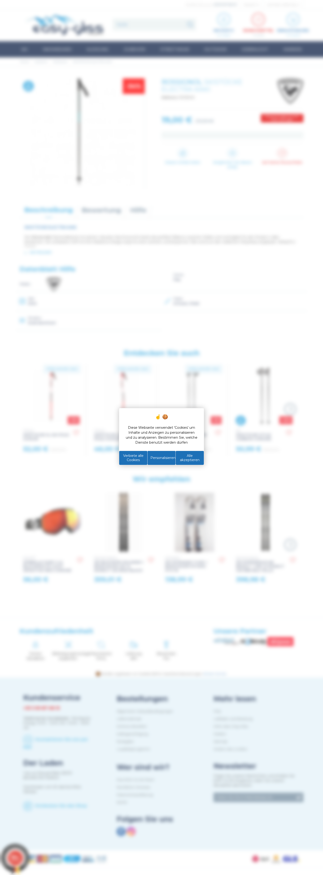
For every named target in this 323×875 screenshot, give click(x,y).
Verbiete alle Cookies (133, 458)
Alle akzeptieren (190, 458)
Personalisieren (162, 458)
